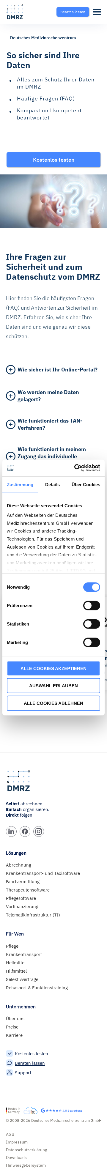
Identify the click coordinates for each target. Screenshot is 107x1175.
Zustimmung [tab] (20, 484)
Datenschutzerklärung (26, 1149)
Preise (12, 1027)
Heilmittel (16, 962)
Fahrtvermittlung (23, 881)
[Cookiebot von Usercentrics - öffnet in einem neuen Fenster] (75, 468)
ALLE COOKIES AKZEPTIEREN (53, 668)
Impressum (17, 1142)
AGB (10, 1134)
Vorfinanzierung (22, 906)
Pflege (12, 946)
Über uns (15, 1018)
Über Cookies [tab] (86, 484)
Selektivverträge (22, 979)
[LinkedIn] (11, 831)
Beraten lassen (30, 1063)
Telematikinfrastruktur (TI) (33, 915)
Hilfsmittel (16, 971)
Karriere (14, 1035)
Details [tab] (52, 484)
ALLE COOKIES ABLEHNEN (53, 702)
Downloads (16, 1157)
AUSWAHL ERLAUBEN (53, 685)
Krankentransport (24, 954)
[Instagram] (38, 831)
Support (23, 1072)
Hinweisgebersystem (26, 1165)
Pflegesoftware (21, 898)
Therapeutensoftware (28, 890)
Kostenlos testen (31, 1053)
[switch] (91, 605)
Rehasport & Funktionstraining (37, 987)
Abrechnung (18, 865)
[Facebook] (25, 831)
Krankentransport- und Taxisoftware (43, 873)
